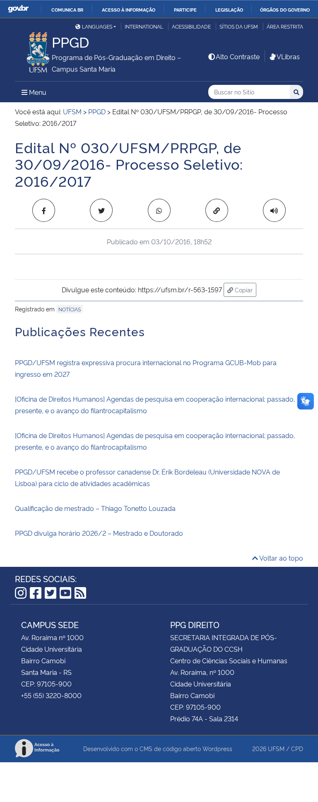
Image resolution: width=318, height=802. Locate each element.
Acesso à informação (128, 9)
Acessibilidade (191, 26)
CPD (297, 748)
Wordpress (217, 748)
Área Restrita (285, 26)
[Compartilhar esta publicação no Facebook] (43, 210)
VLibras (288, 56)
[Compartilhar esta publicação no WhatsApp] (159, 210)
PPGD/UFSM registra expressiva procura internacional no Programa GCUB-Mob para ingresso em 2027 (146, 368)
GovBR (18, 9)
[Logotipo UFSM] (33, 50)
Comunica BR (67, 9)
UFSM (276, 748)
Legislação (229, 9)
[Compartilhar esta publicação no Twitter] (101, 210)
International (144, 26)
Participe (185, 9)
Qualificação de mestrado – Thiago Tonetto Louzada (95, 508)
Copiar (244, 289)
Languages (97, 26)
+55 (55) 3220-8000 (51, 695)
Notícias (69, 309)
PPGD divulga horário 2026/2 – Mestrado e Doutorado (99, 532)
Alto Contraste (238, 56)
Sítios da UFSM (238, 26)
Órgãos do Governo (285, 9)
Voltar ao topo (280, 557)
